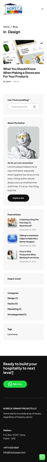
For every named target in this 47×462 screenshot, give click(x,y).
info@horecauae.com (14, 452)
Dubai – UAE (9, 438)
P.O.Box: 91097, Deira (14, 434)
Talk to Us (17, 384)
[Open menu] (42, 8)
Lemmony (13, 334)
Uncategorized (16, 314)
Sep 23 (16, 81)
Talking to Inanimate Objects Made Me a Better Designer (29, 238)
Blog (15, 26)
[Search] (35, 107)
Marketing (13, 309)
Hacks (11, 303)
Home (6, 26)
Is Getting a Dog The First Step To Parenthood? (29, 222)
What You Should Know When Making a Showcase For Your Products (21, 72)
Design (10, 60)
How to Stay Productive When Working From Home (29, 254)
